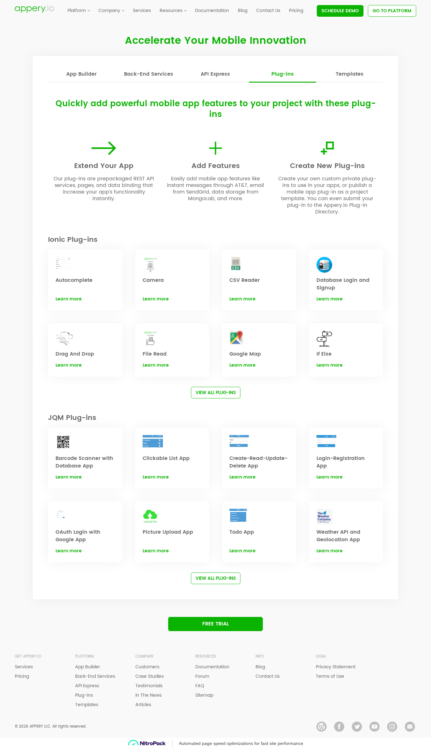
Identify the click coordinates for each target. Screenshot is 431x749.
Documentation (212, 667)
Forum (202, 676)
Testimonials (148, 685)
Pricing (22, 676)
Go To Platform (392, 11)
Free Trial (215, 624)
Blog (260, 667)
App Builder (81, 74)
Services (24, 667)
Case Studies (149, 676)
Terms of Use (330, 676)
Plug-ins (282, 74)
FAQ (199, 685)
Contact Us (268, 676)
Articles (143, 704)
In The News (148, 695)
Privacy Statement (336, 667)
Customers (147, 667)
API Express (215, 74)
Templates (349, 74)
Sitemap (204, 695)
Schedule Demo (340, 11)
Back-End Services (148, 74)
